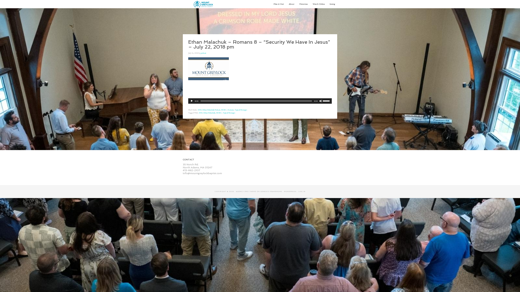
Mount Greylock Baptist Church (203, 4)
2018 (200, 110)
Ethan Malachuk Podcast (211, 110)
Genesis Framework (271, 191)
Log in (301, 191)
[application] (260, 101)
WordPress (290, 191)
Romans (231, 110)
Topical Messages (241, 110)
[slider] (326, 100)
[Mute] (320, 101)
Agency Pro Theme (246, 191)
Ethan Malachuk (209, 113)
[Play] (191, 101)
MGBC (224, 110)
